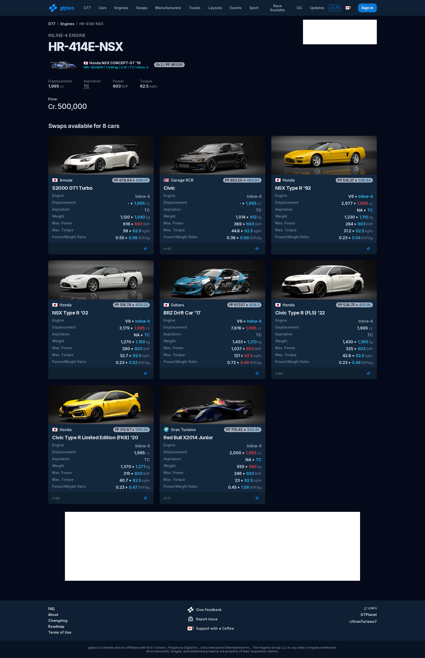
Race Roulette (277, 8)
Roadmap (56, 626)
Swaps (142, 8)
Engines (121, 8)
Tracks (194, 8)
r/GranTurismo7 (363, 621)
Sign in (367, 8)
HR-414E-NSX (91, 24)
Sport (253, 8)
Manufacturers (168, 8)
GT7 (87, 8)
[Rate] (145, 248)
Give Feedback (209, 610)
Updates (317, 8)
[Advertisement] (340, 32)
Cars (102, 8)
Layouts (215, 8)
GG (299, 8)
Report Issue (207, 619)
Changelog (57, 620)
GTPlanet (369, 614)
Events (236, 8)
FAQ (51, 609)
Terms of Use (59, 632)
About (53, 614)
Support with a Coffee (215, 628)
